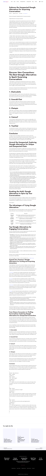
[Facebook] (41, 1)
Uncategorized (25, 13)
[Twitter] (39, 1)
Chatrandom (11, 272)
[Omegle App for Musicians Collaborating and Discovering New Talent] (23, 435)
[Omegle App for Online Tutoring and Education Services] (9, 435)
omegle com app (31, 258)
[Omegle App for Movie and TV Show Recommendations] (36, 435)
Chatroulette (11, 284)
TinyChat (11, 278)
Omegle (11, 291)
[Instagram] (42, 1)
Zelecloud (23, 474)
